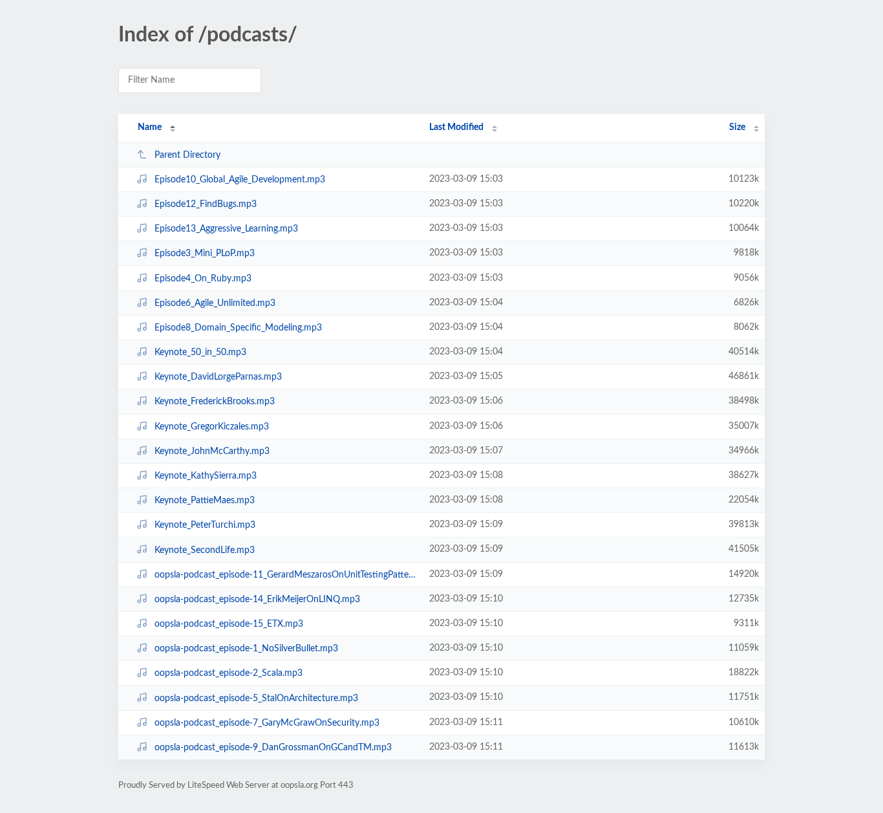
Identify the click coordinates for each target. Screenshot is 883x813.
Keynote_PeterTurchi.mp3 (204, 525)
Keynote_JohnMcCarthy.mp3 (212, 451)
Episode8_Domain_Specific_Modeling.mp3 (238, 327)
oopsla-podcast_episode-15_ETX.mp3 (228, 624)
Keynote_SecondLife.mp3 (204, 549)
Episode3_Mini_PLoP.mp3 (204, 253)
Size (737, 127)
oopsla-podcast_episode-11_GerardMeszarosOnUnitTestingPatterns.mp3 (286, 575)
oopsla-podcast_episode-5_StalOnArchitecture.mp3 (256, 697)
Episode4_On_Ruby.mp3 (202, 278)
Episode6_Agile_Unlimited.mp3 (214, 303)
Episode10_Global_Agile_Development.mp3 (239, 179)
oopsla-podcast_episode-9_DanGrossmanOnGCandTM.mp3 (273, 747)
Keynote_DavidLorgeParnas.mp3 (218, 377)
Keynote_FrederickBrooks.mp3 (214, 401)
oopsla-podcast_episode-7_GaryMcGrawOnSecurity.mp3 (266, 723)
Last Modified (456, 127)
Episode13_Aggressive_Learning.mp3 (226, 228)
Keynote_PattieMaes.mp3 (204, 500)
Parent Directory (187, 155)
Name (150, 127)
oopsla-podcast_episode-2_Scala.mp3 (228, 673)
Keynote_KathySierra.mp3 (205, 476)
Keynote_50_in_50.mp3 (200, 352)
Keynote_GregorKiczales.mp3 (211, 426)
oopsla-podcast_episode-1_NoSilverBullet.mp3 (246, 648)
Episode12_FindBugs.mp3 (205, 204)
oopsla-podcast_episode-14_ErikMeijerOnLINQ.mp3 (257, 599)
